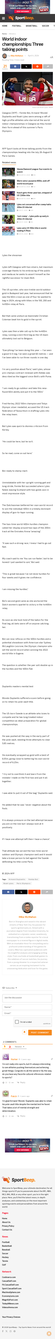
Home (4, 26)
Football (16, 26)
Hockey (5, 1257)
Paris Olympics (23, 883)
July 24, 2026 (23, 234)
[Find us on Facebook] (2, 1331)
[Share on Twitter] (26, 66)
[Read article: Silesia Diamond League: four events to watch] (8, 172)
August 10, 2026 (24, 198)
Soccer (45, 26)
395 (31, 222)
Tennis (5, 1261)
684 (34, 198)
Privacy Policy (8, 1226)
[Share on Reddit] (37, 66)
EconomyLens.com (10, 1296)
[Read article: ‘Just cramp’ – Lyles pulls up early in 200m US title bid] (8, 219)
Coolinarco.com (9, 1277)
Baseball (6, 1249)
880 (32, 234)
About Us (6, 1222)
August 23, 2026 (24, 175)
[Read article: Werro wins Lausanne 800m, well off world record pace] (8, 183)
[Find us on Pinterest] (15, 1331)
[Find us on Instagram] (11, 1331)
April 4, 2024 (33, 55)
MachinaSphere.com (11, 1292)
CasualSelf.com (9, 1281)
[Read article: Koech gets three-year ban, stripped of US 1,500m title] (8, 195)
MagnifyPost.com (10, 1300)
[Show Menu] (3, 18)
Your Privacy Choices (11, 1317)
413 (34, 186)
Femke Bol (33, 879)
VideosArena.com (10, 1307)
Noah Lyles (9, 883)
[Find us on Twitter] (6, 1331)
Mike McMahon (17, 55)
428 (31, 210)
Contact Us (7, 1229)
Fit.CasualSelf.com (10, 1284)
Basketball (31, 26)
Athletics (12, 34)
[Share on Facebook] (15, 66)
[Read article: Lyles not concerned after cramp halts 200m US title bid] (8, 207)
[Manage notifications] (49, 1333)
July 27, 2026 (22, 210)
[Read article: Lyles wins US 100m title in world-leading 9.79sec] (8, 231)
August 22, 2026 (24, 186)
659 (34, 175)
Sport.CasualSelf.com (11, 1288)
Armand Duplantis (17, 879)
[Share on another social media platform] (48, 66)
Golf (4, 1264)
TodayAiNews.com (10, 1303)
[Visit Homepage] (21, 18)
